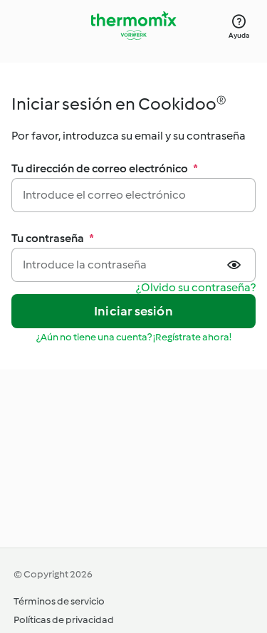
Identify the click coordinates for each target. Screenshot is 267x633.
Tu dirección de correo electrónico (104, 168)
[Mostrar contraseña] (235, 264)
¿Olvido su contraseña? (196, 288)
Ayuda (239, 35)
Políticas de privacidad (64, 620)
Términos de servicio (59, 601)
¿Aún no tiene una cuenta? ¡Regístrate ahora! (133, 337)
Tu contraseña (52, 238)
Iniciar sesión (133, 311)
